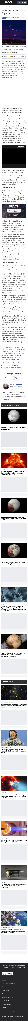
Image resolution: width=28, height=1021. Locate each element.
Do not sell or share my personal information (13, 1011)
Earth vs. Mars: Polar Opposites (13, 367)
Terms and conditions (7, 987)
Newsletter (23, 56)
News (3, 17)
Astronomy (4, 6)
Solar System (12, 6)
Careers (4, 1007)
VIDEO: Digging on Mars (11, 365)
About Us (4, 980)
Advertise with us (6, 1000)
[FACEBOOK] (17, 384)
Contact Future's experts (8, 983)
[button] (25, 2)
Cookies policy (6, 993)
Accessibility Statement (8, 997)
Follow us (14, 56)
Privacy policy (5, 990)
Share (5, 56)
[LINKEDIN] (21, 384)
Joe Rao (10, 17)
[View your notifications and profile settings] (22, 2)
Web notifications (6, 1004)
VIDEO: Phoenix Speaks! (11, 363)
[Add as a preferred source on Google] (7, 973)
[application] (14, 155)
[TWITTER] (19, 384)
